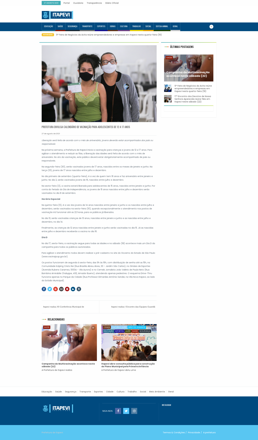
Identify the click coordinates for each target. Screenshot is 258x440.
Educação (48, 26)
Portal (67, 2)
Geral (175, 26)
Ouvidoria (78, 2)
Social (148, 26)
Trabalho (136, 26)
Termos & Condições (174, 432)
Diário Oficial (112, 2)
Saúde (60, 26)
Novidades (48, 35)
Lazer (127, 331)
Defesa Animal (162, 26)
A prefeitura (209, 432)
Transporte (87, 26)
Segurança (72, 26)
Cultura (124, 26)
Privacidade (194, 432)
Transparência (94, 2)
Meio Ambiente (157, 391)
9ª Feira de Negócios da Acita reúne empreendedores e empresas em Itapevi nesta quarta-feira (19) (109, 34)
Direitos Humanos (136, 327)
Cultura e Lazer (119, 327)
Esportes (101, 26)
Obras (112, 26)
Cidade (107, 327)
